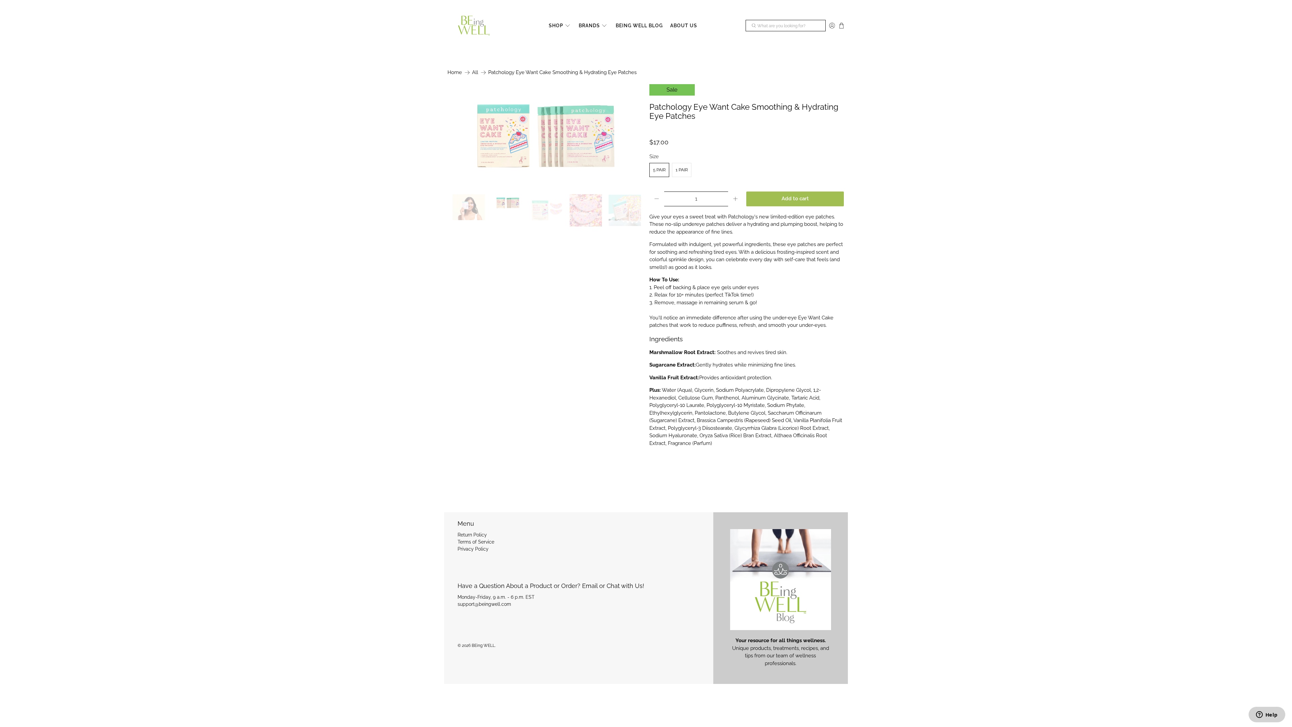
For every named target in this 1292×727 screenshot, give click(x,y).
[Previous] (458, 136)
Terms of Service (476, 542)
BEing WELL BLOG (639, 25)
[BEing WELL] (474, 26)
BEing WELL (483, 645)
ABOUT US (683, 25)
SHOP (556, 25)
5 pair (659, 169)
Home (454, 72)
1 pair (682, 169)
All (475, 72)
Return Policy (472, 535)
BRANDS (589, 25)
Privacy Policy (473, 549)
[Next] (631, 136)
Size (654, 156)
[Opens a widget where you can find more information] (1266, 715)
